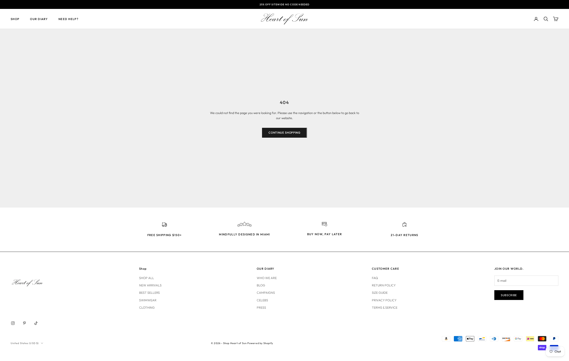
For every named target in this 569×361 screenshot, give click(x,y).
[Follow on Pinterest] (24, 323)
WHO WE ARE (267, 278)
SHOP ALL (146, 278)
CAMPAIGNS (266, 293)
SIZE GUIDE (380, 293)
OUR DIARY (39, 19)
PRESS (261, 308)
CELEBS (262, 300)
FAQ (375, 278)
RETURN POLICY (384, 285)
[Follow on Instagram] (13, 323)
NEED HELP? (68, 19)
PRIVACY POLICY (384, 300)
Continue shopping (284, 132)
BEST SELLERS (149, 293)
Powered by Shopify (260, 343)
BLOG (261, 285)
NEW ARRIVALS (150, 285)
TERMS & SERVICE (384, 308)
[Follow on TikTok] (36, 323)
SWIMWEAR (147, 300)
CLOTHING (147, 308)
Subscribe (509, 295)
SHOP (15, 19)
